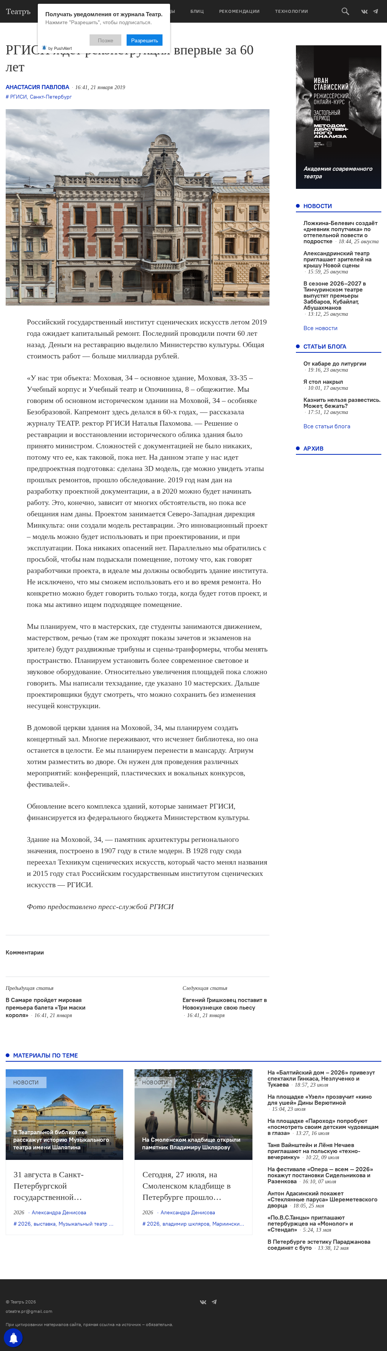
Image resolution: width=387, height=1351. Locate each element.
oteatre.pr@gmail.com (29, 1311)
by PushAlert (60, 48)
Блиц (197, 11)
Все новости (320, 328)
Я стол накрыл (323, 381)
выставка (45, 1223)
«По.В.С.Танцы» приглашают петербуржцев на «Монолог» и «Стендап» (310, 1223)
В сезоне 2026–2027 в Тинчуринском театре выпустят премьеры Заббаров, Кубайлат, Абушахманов (334, 295)
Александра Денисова (59, 1212)
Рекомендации (239, 11)
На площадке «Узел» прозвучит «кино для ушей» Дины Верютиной (320, 1099)
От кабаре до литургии (334, 363)
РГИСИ (18, 96)
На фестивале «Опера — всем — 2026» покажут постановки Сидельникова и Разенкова (320, 1175)
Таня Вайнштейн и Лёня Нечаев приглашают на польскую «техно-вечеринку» (314, 1151)
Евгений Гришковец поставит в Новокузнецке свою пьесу (225, 1003)
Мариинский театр (234, 1223)
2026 (24, 1223)
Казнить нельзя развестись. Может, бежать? (342, 402)
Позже (105, 40)
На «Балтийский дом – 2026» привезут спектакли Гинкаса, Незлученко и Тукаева (321, 1078)
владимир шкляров (186, 1223)
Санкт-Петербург (51, 96)
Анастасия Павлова (37, 87)
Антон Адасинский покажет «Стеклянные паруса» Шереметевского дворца (323, 1199)
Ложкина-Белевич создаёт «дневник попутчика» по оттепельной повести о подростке (340, 232)
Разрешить (144, 40)
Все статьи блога (326, 426)
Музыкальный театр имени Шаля (99, 1223)
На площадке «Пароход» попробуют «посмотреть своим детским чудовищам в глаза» (323, 1126)
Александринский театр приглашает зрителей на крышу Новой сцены (337, 259)
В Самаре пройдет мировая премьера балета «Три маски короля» (45, 1007)
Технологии (291, 11)
